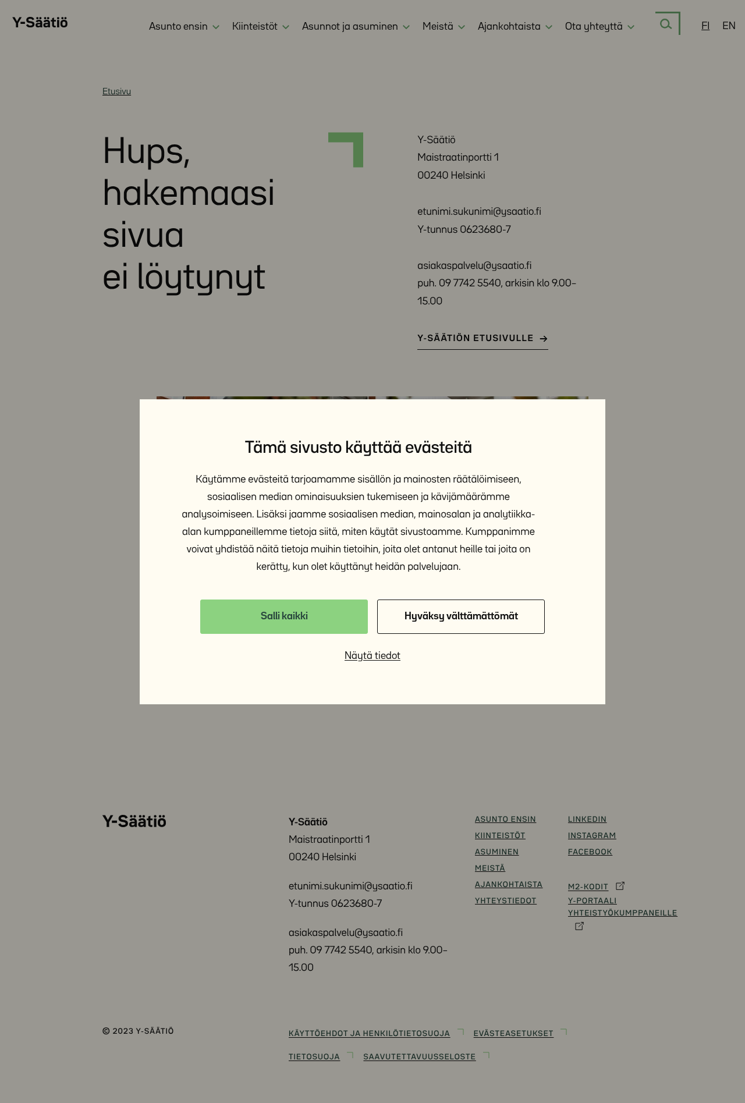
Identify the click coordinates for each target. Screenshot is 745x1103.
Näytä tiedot (372, 656)
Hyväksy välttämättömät (461, 616)
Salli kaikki (284, 616)
